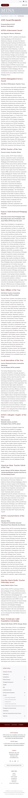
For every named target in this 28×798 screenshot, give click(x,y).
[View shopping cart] (24, 1)
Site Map (22, 792)
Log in (20, 1)
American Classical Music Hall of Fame (12, 713)
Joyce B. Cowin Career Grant (10, 703)
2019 (15, 16)
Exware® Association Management (16, 794)
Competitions (6, 677)
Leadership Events (7, 690)
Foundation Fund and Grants (9, 708)
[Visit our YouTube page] (15, 761)
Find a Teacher (14, 776)
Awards (11, 16)
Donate (14, 775)
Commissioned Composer (9, 692)
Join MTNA (5, 5)
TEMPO (4, 684)
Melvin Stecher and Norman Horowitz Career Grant (15, 706)
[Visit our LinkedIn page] (12, 761)
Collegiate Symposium (8, 682)
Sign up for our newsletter (14, 765)
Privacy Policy (6, 792)
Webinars (5, 716)
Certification (5, 710)
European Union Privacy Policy (15, 792)
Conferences (6, 674)
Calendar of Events (7, 671)
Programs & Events (4, 16)
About (14, 773)
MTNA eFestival (6, 679)
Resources (14, 781)
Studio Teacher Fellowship (10, 697)
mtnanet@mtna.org (14, 757)
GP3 (4, 687)
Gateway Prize (8, 701)
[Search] (26, 1)
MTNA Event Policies (14, 783)
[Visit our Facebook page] (10, 761)
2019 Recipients (21, 16)
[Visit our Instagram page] (17, 761)
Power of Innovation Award (10, 699)
